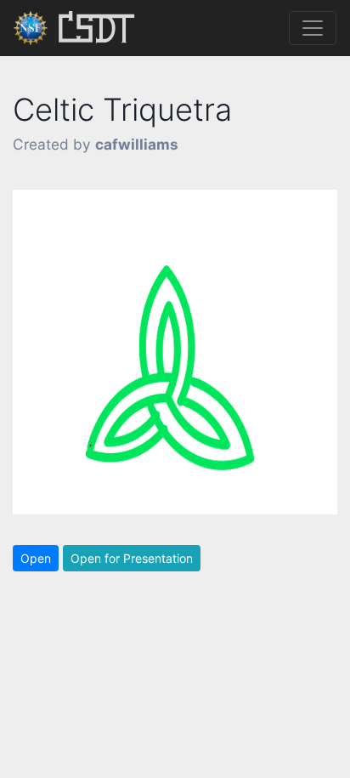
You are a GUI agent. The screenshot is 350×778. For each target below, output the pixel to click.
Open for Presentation (132, 558)
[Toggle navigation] (312, 28)
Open (35, 558)
